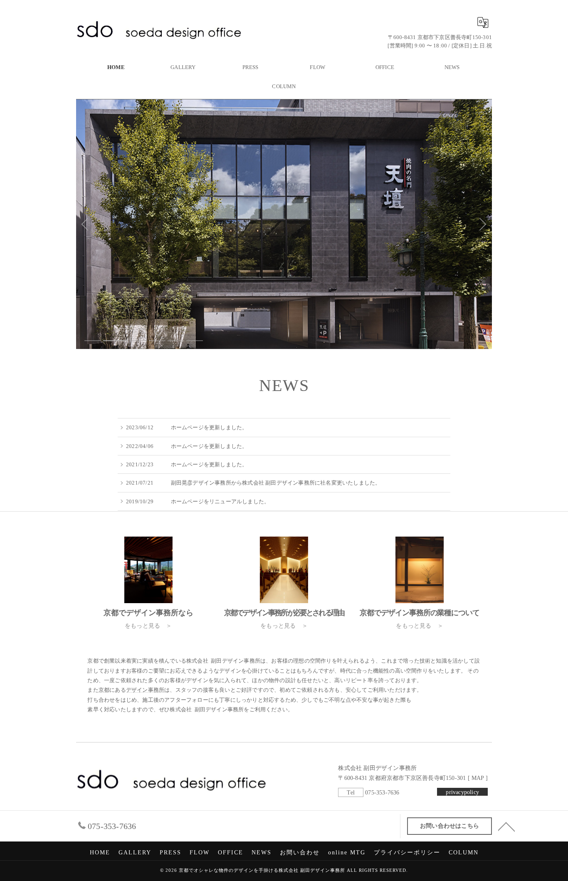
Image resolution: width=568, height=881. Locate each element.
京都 (104, 690)
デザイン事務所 (145, 690)
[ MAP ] (477, 778)
